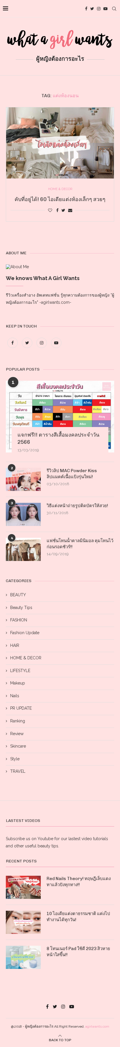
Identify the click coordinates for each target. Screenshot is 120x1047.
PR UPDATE (21, 708)
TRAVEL (17, 771)
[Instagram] (98, 8)
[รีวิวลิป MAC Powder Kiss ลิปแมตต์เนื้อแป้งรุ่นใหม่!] (23, 479)
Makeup (17, 683)
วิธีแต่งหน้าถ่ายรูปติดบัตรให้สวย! (77, 505)
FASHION (18, 620)
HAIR (14, 645)
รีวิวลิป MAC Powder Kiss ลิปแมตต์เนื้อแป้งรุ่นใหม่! (72, 473)
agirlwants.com (97, 1026)
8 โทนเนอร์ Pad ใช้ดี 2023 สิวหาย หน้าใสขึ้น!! (78, 951)
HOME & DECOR (25, 658)
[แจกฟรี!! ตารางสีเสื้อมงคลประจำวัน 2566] (60, 416)
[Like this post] (50, 210)
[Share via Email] (70, 210)
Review (17, 733)
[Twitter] (92, 8)
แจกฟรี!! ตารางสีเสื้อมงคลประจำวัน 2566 (58, 438)
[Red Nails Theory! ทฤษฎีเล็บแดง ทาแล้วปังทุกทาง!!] (23, 887)
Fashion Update (24, 632)
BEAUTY (18, 594)
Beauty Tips (21, 607)
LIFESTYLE (20, 670)
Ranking (17, 721)
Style (15, 759)
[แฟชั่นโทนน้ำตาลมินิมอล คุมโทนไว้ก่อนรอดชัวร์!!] (23, 549)
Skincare (18, 746)
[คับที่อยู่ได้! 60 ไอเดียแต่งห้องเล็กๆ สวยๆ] (60, 143)
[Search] (114, 8)
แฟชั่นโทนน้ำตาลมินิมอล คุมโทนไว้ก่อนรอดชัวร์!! (80, 543)
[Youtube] (105, 8)
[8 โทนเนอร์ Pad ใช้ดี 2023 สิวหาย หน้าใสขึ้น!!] (23, 957)
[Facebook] (86, 8)
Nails (14, 695)
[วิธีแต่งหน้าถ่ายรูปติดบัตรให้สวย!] (23, 514)
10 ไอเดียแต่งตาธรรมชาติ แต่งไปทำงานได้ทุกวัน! (78, 916)
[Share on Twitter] (63, 210)
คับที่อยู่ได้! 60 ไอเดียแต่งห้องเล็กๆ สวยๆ (60, 199)
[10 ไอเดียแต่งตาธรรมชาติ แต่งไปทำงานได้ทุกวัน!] (23, 922)
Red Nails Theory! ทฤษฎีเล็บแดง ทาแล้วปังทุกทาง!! (79, 881)
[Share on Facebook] (57, 210)
